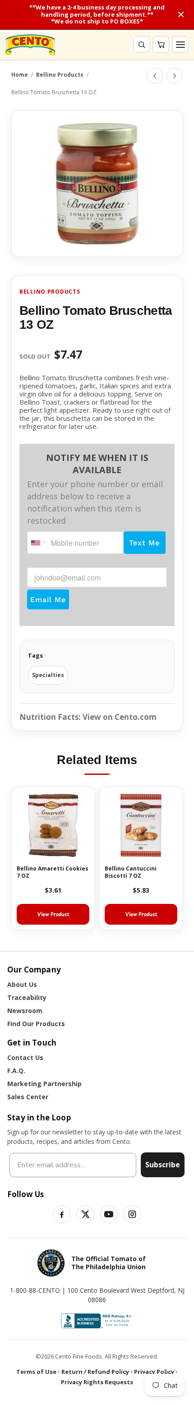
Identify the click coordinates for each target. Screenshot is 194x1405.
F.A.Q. (16, 1070)
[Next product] (174, 76)
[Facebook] (62, 1214)
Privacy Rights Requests (97, 1382)
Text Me (144, 543)
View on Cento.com (120, 717)
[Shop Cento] (30, 44)
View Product (53, 914)
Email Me (48, 599)
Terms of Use (36, 1372)
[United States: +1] (38, 542)
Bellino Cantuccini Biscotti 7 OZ (131, 872)
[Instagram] (132, 1214)
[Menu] (180, 44)
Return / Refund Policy (95, 1372)
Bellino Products (59, 74)
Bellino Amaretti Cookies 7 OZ (52, 872)
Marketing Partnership (44, 1083)
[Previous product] (155, 76)
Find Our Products (36, 1023)
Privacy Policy (154, 1372)
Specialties (48, 675)
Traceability (26, 997)
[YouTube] (109, 1214)
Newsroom (24, 1010)
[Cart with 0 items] (160, 44)
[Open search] (141, 44)
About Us (22, 984)
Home (19, 74)
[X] (85, 1214)
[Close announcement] (181, 14)
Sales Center (27, 1096)
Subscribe (162, 1165)
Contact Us (25, 1057)
